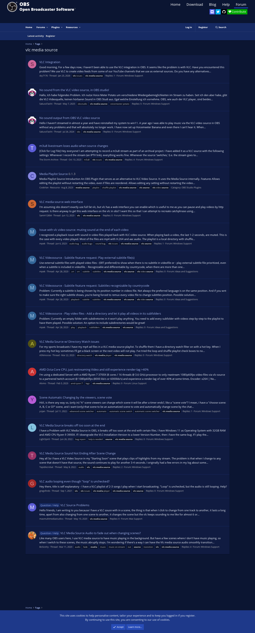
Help (226, 4)
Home (175, 4)
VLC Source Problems (64, 505)
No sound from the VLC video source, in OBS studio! (74, 90)
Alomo (42, 383)
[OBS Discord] (212, 11)
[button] (47, 27)
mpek (42, 243)
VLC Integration (49, 62)
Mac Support (135, 518)
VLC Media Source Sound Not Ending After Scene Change (77, 453)
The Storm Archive (48, 159)
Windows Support (134, 75)
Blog (212, 4)
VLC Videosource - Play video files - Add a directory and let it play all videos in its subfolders (100, 313)
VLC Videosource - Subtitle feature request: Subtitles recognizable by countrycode (94, 286)
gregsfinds (44, 490)
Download (194, 4)
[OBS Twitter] (218, 11)
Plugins (55, 27)
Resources (72, 27)
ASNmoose (45, 355)
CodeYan (44, 187)
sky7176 (43, 75)
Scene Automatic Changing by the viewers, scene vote (75, 397)
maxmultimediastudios (51, 518)
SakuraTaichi (45, 103)
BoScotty (44, 546)
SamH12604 (45, 215)
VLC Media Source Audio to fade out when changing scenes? (90, 533)
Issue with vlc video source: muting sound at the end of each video (84, 230)
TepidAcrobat (46, 467)
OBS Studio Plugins (191, 187)
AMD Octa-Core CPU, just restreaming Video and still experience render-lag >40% (94, 369)
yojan (42, 411)
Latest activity (36, 35)
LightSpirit (44, 439)
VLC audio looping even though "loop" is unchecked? (74, 481)
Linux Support (139, 383)
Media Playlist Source (53, 174)
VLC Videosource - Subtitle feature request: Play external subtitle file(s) (86, 258)
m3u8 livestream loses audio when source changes (73, 146)
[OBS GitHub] (224, 11)
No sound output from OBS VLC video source (69, 118)
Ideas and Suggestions (186, 271)
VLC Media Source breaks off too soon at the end (72, 425)
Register (50, 35)
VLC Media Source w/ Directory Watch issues (69, 342)
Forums (40, 27)
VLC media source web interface (61, 202)
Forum (241, 4)
